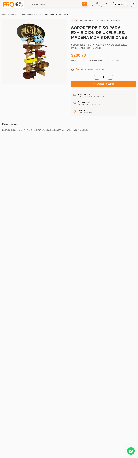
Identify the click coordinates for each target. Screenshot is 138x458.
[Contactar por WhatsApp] (131, 451)
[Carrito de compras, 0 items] (107, 4)
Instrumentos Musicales (32, 15)
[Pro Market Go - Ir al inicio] (13, 4)
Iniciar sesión (120, 4)
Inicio (4, 15)
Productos (14, 15)
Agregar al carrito (105, 84)
